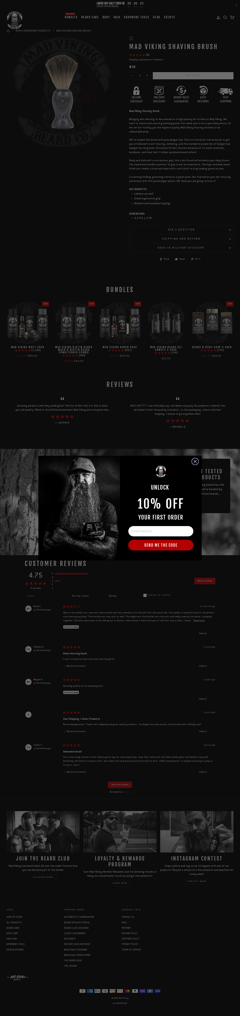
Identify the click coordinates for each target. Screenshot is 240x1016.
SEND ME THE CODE (160, 545)
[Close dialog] (195, 461)
